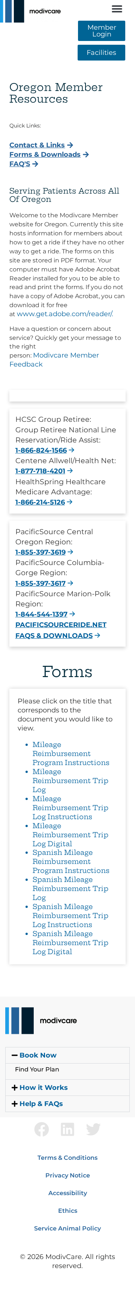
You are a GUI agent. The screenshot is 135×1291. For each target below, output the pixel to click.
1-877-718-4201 (40, 471)
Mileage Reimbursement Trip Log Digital (70, 834)
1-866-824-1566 (41, 450)
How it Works (44, 1087)
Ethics (67, 1210)
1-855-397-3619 (40, 552)
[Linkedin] (68, 1129)
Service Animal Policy (67, 1228)
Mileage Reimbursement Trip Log (70, 780)
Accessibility (67, 1193)
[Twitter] (93, 1129)
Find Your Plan (37, 1069)
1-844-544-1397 (41, 614)
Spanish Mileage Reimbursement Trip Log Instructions (70, 915)
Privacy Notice (67, 1175)
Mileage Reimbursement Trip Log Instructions (70, 807)
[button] (116, 8)
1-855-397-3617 (40, 583)
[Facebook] (42, 1129)
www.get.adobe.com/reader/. (65, 314)
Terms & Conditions (68, 1157)
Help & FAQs (41, 1104)
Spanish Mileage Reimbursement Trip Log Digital (70, 942)
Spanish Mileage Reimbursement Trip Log (70, 888)
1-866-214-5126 (40, 502)
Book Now (38, 1055)
